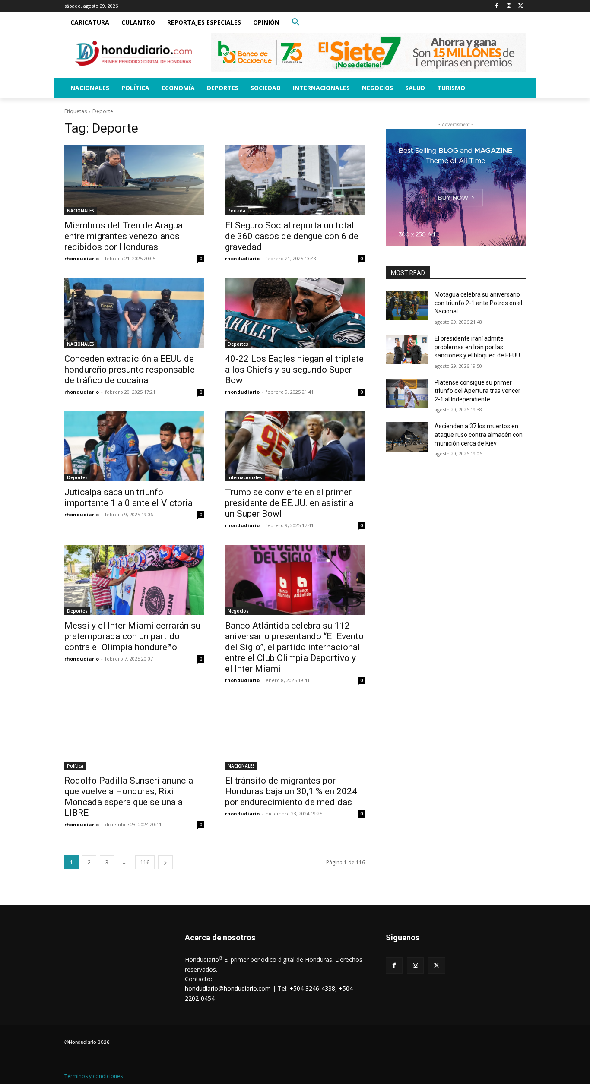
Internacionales (245, 477)
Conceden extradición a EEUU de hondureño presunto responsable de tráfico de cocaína (129, 370)
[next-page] (165, 862)
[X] (521, 6)
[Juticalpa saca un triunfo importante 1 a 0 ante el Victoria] (134, 446)
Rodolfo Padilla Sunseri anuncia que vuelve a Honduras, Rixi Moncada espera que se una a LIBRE (128, 796)
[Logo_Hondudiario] (133, 53)
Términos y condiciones (93, 1076)
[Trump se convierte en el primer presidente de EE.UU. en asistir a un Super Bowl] (295, 446)
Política (75, 766)
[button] (295, 22)
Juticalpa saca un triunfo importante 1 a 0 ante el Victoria (128, 497)
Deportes (238, 344)
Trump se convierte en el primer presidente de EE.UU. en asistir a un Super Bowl (289, 503)
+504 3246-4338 (312, 988)
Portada (236, 211)
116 (144, 862)
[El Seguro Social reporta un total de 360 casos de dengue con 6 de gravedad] (295, 180)
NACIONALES (80, 211)
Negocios (238, 611)
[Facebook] (497, 6)
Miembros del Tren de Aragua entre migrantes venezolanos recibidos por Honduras (123, 236)
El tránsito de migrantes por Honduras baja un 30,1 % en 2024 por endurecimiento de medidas (291, 791)
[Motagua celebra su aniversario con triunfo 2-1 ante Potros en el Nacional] (407, 305)
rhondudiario (81, 258)
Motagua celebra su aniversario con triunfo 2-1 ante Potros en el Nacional (478, 303)
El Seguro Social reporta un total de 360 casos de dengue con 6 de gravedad (291, 236)
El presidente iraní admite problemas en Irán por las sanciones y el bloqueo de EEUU (477, 347)
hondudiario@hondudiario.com (228, 988)
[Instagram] (509, 6)
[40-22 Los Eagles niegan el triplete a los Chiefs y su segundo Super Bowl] (295, 313)
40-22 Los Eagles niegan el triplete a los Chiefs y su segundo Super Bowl (294, 370)
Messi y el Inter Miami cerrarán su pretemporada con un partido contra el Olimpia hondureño (132, 636)
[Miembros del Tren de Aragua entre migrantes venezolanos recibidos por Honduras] (134, 180)
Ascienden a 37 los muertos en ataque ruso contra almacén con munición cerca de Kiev (479, 434)
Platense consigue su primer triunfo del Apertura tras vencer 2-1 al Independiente (477, 391)
